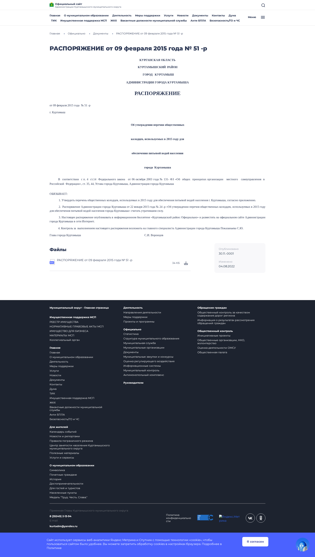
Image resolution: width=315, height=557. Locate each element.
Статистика (131, 334)
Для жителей (59, 427)
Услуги (168, 15)
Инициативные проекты (213, 335)
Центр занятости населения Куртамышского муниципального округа (80, 447)
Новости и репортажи (65, 436)
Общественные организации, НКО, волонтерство (221, 341)
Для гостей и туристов (65, 488)
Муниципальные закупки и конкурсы (148, 356)
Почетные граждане (63, 474)
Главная (55, 15)
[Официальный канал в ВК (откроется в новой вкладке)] (250, 518)
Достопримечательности (66, 483)
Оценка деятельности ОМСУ (216, 347)
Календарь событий (63, 431)
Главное (55, 347)
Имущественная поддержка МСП (83, 20)
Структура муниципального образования (151, 338)
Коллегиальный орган (65, 340)
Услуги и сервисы (62, 457)
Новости (182, 15)
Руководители (133, 382)
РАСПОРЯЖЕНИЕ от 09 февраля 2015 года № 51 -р (94, 260)
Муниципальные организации (143, 347)
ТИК (54, 20)
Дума (232, 15)
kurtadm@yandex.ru (63, 526)
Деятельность (121, 15)
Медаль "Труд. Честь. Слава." (68, 497)
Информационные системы (142, 365)
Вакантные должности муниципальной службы (153, 20)
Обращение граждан (212, 307)
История (55, 479)
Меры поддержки (147, 15)
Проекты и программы (138, 321)
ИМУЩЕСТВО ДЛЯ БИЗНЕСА (69, 331)
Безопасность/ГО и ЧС (225, 20)
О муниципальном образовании (86, 15)
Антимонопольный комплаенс (143, 375)
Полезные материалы (64, 453)
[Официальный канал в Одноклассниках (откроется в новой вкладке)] (260, 518)
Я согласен (255, 541)
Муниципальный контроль (141, 370)
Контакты (218, 15)
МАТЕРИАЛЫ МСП (62, 335)
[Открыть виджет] (303, 545)
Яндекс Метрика (123, 540)
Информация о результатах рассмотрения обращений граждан (225, 321)
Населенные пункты (63, 492)
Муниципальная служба (139, 343)
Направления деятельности (142, 312)
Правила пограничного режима (71, 440)
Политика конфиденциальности (178, 518)
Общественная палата (212, 352)
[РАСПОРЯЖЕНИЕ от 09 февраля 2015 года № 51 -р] (52, 263)
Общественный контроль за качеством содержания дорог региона (223, 314)
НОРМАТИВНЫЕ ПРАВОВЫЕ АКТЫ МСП (77, 326)
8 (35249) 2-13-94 (60, 516)
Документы (200, 15)
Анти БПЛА (198, 20)
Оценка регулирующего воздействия (148, 361)
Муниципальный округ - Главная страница (79, 307)
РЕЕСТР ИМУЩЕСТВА (64, 322)
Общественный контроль (215, 331)
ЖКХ (113, 20)
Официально (132, 329)
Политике (54, 548)
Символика (57, 470)
